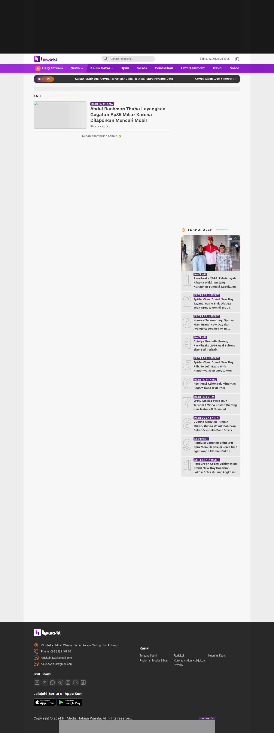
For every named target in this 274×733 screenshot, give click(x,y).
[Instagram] (67, 682)
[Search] (105, 59)
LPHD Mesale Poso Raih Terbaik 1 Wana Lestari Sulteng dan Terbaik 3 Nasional (215, 405)
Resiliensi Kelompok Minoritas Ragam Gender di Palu (215, 386)
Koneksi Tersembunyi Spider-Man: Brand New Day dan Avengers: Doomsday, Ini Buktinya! (214, 326)
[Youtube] (75, 682)
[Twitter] (44, 682)
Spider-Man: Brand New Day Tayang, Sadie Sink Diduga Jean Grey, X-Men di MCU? (213, 303)
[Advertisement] (137, 30)
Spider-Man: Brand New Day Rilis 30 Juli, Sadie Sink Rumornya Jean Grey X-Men (213, 366)
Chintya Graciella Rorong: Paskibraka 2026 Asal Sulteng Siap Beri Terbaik (214, 345)
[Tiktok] (83, 682)
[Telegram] (60, 682)
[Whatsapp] (52, 682)
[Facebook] (37, 682)
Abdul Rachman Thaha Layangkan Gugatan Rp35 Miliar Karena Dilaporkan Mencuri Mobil (127, 115)
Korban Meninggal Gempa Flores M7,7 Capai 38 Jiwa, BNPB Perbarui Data (111, 79)
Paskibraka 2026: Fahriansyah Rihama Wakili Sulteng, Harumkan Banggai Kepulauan (215, 282)
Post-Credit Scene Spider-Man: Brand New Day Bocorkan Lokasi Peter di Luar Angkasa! (215, 468)
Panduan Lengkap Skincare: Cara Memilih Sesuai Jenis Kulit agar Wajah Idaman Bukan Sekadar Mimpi (215, 449)
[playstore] (69, 705)
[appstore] (45, 705)
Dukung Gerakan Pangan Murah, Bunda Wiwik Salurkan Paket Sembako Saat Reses (215, 426)
